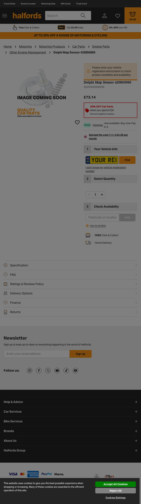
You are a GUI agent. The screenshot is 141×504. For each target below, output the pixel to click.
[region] (70, 490)
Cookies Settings (116, 497)
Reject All (116, 490)
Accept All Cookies (116, 484)
